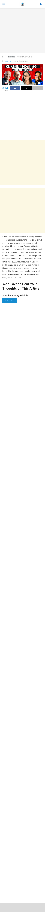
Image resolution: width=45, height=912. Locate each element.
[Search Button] (41, 4)
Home (4, 57)
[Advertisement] (22, 30)
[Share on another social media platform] (37, 88)
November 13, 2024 (21, 61)
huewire (7, 61)
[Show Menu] (3, 4)
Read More (10, 301)
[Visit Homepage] (22, 4)
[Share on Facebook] (15, 88)
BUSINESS (11, 57)
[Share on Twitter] (26, 88)
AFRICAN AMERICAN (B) (25, 57)
